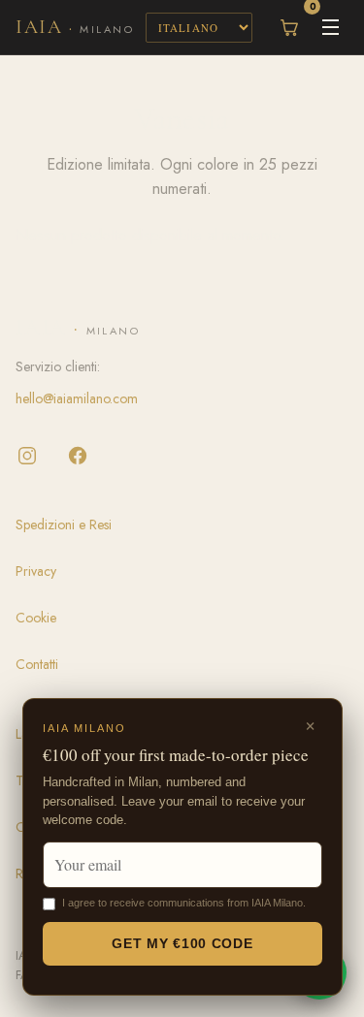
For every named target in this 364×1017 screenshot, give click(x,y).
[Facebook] (77, 455)
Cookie (36, 617)
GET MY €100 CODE (182, 943)
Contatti (37, 664)
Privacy (36, 571)
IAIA (75, 27)
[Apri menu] (330, 27)
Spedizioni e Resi (64, 524)
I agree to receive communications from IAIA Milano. (184, 902)
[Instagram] (27, 455)
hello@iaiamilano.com (77, 398)
